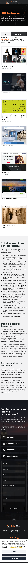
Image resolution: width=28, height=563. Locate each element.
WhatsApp (10, 437)
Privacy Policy (14, 503)
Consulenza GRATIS (13, 443)
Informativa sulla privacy (16, 547)
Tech (21, 39)
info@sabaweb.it (12, 456)
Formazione (14, 39)
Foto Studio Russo (8, 225)
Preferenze (14, 551)
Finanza (12, 40)
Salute (8, 37)
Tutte (3, 37)
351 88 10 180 (11, 450)
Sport (9, 42)
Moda (22, 40)
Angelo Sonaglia (8, 146)
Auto (18, 40)
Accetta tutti (14, 558)
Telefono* (5, 480)
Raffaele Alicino (8, 66)
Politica (3, 42)
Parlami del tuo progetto (8, 485)
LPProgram (6, 93)
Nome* (5, 463)
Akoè (3, 119)
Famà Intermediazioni (10, 199)
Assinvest (5, 172)
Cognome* (5, 469)
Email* (4, 474)
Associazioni (5, 40)
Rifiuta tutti (14, 555)
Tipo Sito (6, 34)
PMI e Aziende (15, 37)
